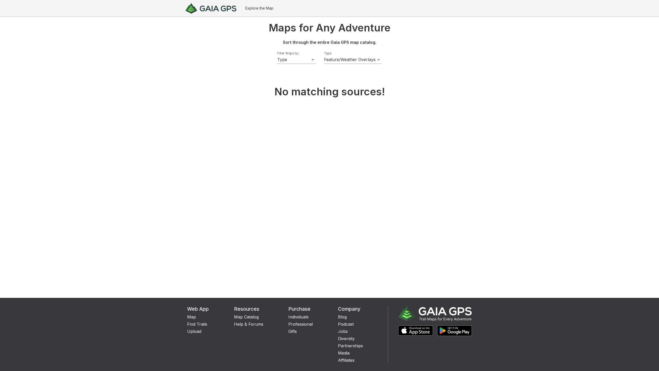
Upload (194, 331)
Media (344, 353)
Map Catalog (246, 316)
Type (328, 53)
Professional (300, 324)
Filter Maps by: (288, 53)
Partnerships (350, 345)
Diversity (346, 338)
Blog (342, 316)
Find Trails (197, 324)
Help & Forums (248, 324)
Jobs (343, 331)
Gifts (292, 331)
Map (191, 316)
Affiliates (346, 360)
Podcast (346, 324)
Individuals (298, 316)
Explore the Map (259, 8)
